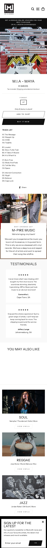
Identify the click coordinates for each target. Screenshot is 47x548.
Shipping (20, 89)
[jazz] (23, 487)
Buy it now (23, 122)
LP (23, 102)
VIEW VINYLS (23, 426)
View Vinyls (23, 512)
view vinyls (23, 469)
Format (23, 97)
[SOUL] (23, 402)
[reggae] (23, 444)
